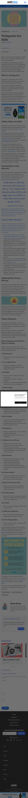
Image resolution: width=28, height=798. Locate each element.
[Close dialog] (26, 393)
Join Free (20, 402)
